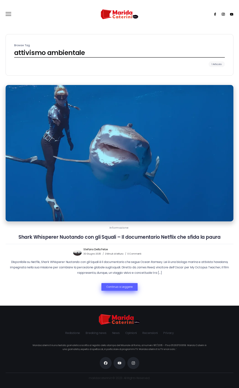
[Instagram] (222, 14)
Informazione (119, 228)
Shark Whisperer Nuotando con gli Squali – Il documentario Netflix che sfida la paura (119, 237)
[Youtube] (230, 14)
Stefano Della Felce (95, 249)
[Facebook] (214, 14)
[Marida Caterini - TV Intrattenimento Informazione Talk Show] (119, 14)
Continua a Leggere (119, 287)
